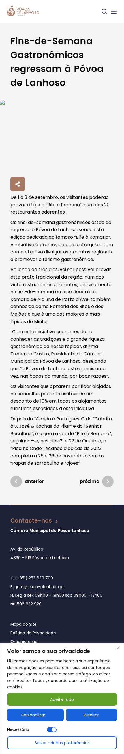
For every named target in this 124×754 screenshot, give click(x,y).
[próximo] (108, 481)
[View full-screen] (62, 137)
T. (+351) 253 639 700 (31, 578)
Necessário (18, 729)
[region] (62, 698)
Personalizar (33, 715)
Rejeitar (91, 715)
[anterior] (16, 481)
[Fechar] (117, 647)
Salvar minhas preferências (62, 743)
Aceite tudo (62, 699)
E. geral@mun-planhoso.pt (37, 587)
